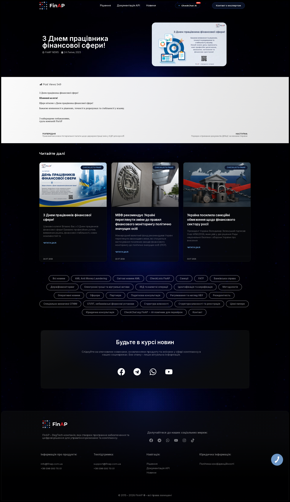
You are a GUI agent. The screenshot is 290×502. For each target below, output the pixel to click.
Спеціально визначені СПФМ (60, 303)
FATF (201, 278)
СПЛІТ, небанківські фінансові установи (110, 303)
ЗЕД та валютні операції (153, 286)
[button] (228, 5)
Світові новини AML (128, 278)
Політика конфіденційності (216, 463)
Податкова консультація (145, 295)
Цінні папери (237, 303)
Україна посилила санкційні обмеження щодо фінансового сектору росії (211, 219)
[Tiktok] (192, 440)
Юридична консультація (100, 312)
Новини (151, 5)
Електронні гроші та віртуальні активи (106, 286)
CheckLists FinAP (160, 278)
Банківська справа (225, 278)
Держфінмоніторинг (62, 286)
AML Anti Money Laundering (91, 278)
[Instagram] (184, 440)
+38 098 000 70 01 (51, 468)
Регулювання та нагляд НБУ (186, 295)
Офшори (95, 295)
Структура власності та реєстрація (199, 303)
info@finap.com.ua (52, 463)
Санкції (184, 278)
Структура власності (156, 303)
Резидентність (221, 295)
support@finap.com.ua (107, 463)
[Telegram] (137, 371)
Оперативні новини (69, 295)
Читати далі (49, 243)
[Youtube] (168, 371)
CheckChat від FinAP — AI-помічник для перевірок (153, 312)
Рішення (105, 5)
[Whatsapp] (153, 371)
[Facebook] (121, 371)
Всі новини (59, 278)
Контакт (197, 312)
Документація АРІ (128, 5)
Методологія (230, 286)
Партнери (115, 295)
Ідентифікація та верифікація (195, 286)
